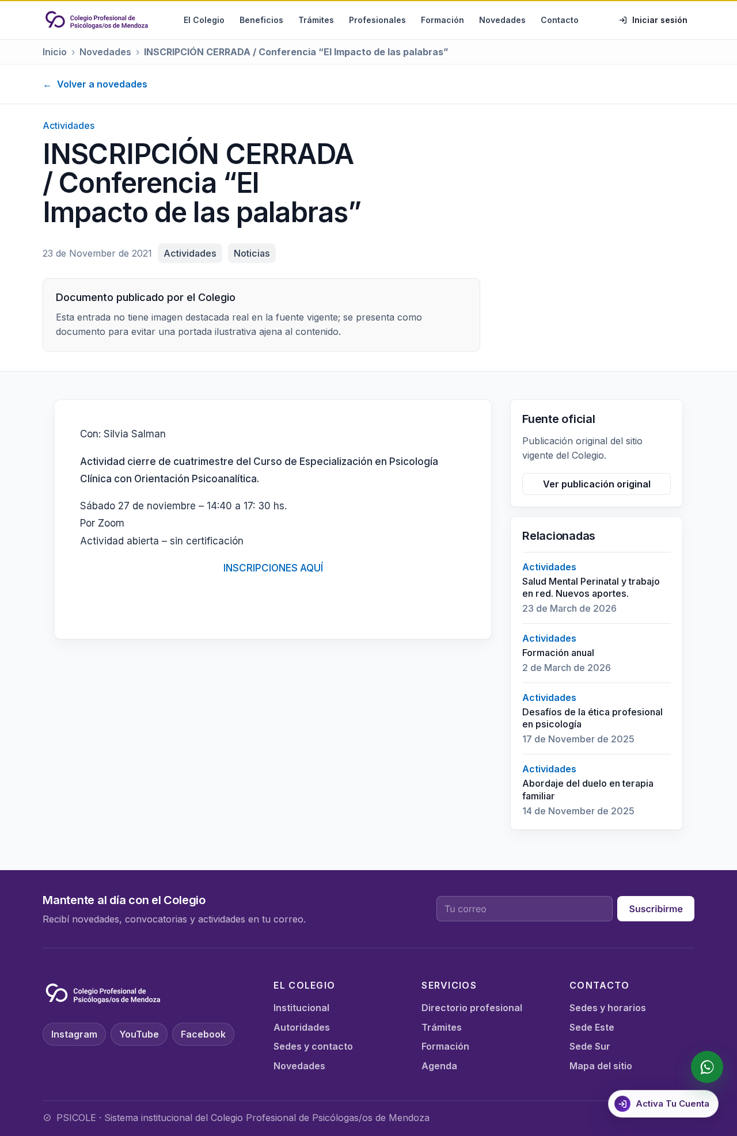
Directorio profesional (471, 1007)
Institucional (301, 1007)
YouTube (139, 1034)
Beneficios (261, 20)
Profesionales (377, 20)
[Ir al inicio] (97, 20)
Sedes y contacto (313, 1046)
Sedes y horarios (607, 1007)
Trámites (316, 20)
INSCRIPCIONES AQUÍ (273, 568)
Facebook (203, 1034)
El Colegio (204, 20)
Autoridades (301, 1027)
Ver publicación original (597, 484)
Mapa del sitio (600, 1066)
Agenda (439, 1066)
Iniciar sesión (659, 20)
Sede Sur (589, 1046)
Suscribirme (656, 908)
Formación (442, 20)
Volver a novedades (95, 84)
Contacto (560, 20)
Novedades (502, 20)
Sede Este (591, 1027)
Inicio (55, 52)
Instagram (74, 1034)
